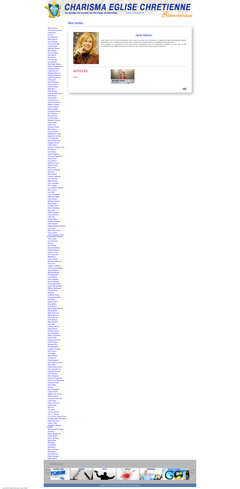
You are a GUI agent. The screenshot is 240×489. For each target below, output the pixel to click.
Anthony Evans (53, 163)
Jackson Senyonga (55, 378)
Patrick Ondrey (53, 331)
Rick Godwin (52, 185)
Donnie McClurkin (54, 283)
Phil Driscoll (52, 149)
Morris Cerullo (53, 109)
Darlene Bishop (53, 68)
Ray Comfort (52, 116)
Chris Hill (51, 217)
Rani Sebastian (53, 376)
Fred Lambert (53, 259)
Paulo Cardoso (53, 107)
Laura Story (52, 400)
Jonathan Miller (53, 295)
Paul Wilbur (52, 445)
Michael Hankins (54, 201)
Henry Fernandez (54, 169)
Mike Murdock (53, 322)
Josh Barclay (52, 41)
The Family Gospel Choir (57, 416)
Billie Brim (51, 89)
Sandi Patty (52, 337)
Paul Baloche (53, 37)
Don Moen (51, 299)
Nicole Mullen (53, 310)
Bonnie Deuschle (54, 140)
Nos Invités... (76, 23)
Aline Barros (52, 50)
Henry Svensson (54, 403)
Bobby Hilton (52, 219)
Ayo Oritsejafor (53, 333)
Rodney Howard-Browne (56, 226)
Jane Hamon (52, 199)
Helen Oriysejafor (54, 335)
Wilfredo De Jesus (54, 133)
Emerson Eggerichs (55, 156)
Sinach (50, 387)
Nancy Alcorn (53, 28)
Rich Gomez (52, 190)
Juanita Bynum (53, 100)
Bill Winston (52, 451)
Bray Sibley (52, 385)
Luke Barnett (52, 46)
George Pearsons (54, 340)
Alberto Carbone (54, 104)
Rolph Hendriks (53, 212)
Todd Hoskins (53, 223)
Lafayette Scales (54, 371)
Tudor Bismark (53, 71)
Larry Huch (52, 228)
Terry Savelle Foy (54, 369)
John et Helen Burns (55, 93)
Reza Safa (52, 364)
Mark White (52, 440)
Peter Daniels (53, 131)
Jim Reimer (52, 358)
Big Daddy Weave (54, 64)
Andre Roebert (53, 360)
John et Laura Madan (55, 268)
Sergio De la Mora (54, 136)
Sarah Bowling (53, 82)
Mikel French (52, 181)
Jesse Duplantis (54, 154)
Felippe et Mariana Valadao (54, 426)
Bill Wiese (51, 442)
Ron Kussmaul (53, 254)
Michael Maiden (53, 272)
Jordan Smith (53, 391)
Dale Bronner (52, 91)
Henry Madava (53, 270)
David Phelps (53, 342)
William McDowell (54, 288)
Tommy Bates (53, 53)
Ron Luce (51, 263)
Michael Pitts (52, 344)
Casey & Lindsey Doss (56, 147)
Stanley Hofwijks (54, 221)
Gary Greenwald (54, 194)
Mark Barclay (53, 39)
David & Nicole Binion (56, 66)
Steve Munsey (53, 317)
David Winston (53, 454)
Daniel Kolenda (53, 250)
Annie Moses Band (55, 30)
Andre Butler (52, 98)
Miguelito (51, 292)
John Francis (52, 178)
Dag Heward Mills (54, 297)
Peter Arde (52, 32)
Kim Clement (52, 113)
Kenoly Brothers (54, 247)
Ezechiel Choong (54, 111)
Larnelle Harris (53, 205)
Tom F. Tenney (53, 414)
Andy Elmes (52, 158)
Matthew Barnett (54, 48)
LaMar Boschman (54, 77)
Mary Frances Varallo (55, 429)
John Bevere (52, 59)
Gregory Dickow (53, 142)
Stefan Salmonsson (55, 367)
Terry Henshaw (53, 214)
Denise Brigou (53, 86)
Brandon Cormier (54, 120)
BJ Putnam (52, 351)
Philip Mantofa (53, 274)
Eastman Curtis (53, 127)
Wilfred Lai (52, 256)
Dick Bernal (52, 55)
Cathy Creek (52, 122)
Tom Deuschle (53, 138)
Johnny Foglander (54, 176)
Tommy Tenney (53, 412)
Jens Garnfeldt (53, 183)
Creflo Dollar (52, 145)
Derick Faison (53, 165)
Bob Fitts (51, 172)
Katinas (50, 243)
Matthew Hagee (53, 196)
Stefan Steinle (53, 396)
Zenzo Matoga (53, 279)
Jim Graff (51, 192)
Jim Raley (51, 353)
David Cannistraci (54, 102)
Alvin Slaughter (53, 389)
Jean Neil (51, 324)
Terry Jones (52, 239)
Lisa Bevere (52, 62)
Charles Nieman (53, 326)
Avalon (50, 35)
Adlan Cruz (52, 124)
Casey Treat (52, 423)
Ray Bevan (52, 57)
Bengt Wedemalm (54, 433)
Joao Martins (52, 277)
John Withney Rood (55, 362)
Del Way (51, 431)
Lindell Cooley (53, 118)
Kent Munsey (53, 319)
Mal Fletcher (52, 174)
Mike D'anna (52, 129)
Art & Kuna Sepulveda (56, 380)
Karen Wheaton (53, 438)
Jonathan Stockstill (55, 398)
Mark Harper (52, 203)
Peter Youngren (53, 456)
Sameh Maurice (53, 281)
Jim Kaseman (53, 241)
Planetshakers (53, 346)
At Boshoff (52, 80)
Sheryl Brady (52, 84)
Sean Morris (52, 304)
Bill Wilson (52, 447)
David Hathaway (54, 208)
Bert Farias (52, 167)
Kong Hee (51, 210)
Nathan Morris (53, 301)
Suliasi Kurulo (53, 252)
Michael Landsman (55, 261)
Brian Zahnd (52, 458)
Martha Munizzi (53, 313)
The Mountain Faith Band (57, 418)
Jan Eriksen (52, 160)
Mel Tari (51, 407)
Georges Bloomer (54, 73)
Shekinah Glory (53, 382)
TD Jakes (51, 409)
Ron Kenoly (52, 245)
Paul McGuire (53, 290)
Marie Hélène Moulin (55, 308)
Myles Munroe (53, 315)
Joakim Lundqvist (54, 265)
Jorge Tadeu (52, 405)
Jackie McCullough (55, 286)
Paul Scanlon (53, 373)
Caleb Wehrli (52, 436)
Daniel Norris (52, 328)
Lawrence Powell (54, 349)
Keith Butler (52, 95)
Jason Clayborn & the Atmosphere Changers (55, 236)
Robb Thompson (54, 421)
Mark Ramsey (53, 355)
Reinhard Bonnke (54, 75)
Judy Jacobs (52, 232)
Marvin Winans (53, 449)
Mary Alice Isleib (54, 230)
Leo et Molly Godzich (55, 187)
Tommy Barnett (53, 44)
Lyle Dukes (52, 151)
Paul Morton (52, 306)
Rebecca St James (55, 394)
